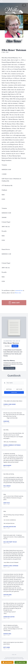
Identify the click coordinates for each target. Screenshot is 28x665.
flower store (18, 293)
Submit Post (14, 392)
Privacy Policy (10, 658)
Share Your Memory (9, 368)
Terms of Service (18, 658)
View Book (7, 346)
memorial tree (19, 290)
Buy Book (15, 346)
